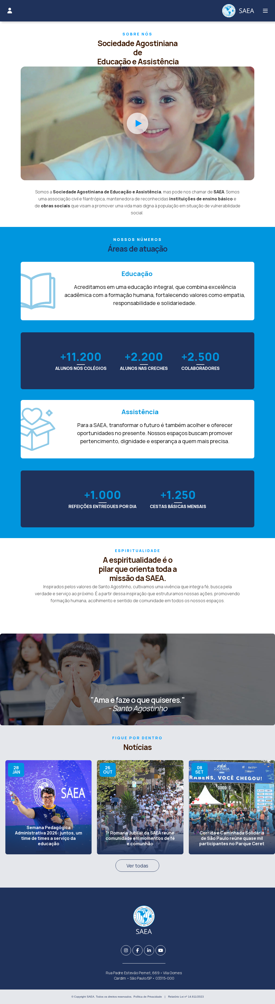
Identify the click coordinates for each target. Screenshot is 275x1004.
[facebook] (137, 950)
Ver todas (137, 865)
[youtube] (160, 950)
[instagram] (126, 950)
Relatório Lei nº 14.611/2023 (186, 996)
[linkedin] (149, 950)
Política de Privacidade (147, 996)
